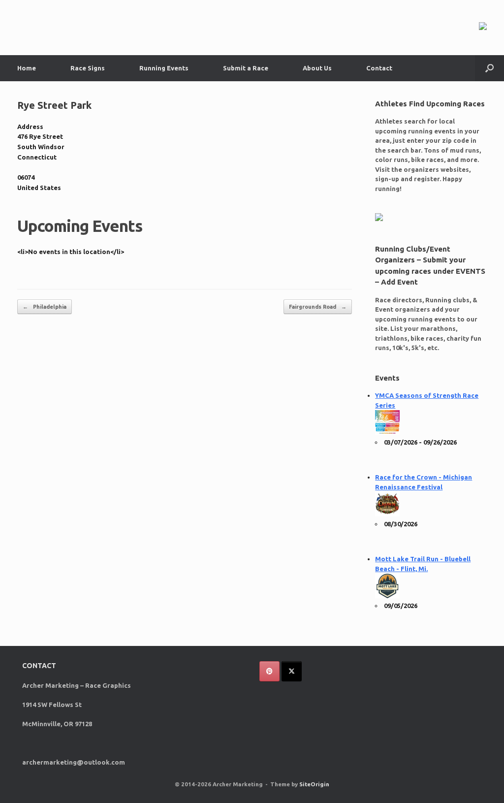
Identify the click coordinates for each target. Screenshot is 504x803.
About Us (317, 67)
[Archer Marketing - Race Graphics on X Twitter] (292, 671)
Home (26, 67)
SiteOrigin (314, 784)
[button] (489, 68)
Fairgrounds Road (317, 307)
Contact (379, 67)
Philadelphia (44, 307)
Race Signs (87, 67)
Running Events (164, 67)
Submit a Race (245, 67)
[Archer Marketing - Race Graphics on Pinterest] (269, 671)
